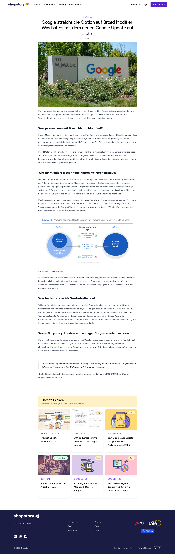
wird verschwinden (121, 111)
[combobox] (156, 548)
